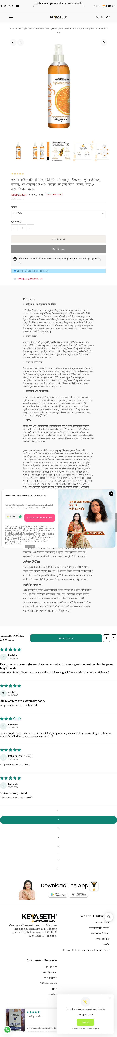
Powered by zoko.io (30, 546)
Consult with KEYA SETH (39, 518)
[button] (8, 516)
